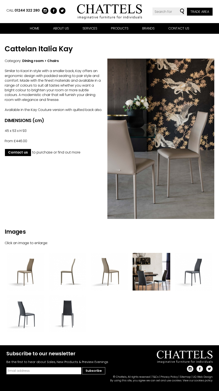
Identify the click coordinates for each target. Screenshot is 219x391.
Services (90, 28)
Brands (148, 28)
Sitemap (185, 377)
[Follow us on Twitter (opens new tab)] (61, 10)
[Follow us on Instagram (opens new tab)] (44, 10)
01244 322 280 (27, 10)
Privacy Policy (169, 377)
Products (120, 28)
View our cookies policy (198, 380)
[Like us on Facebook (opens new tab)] (52, 10)
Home (34, 28)
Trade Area (199, 11)
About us (61, 28)
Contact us (178, 28)
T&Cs (155, 377)
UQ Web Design (203, 377)
